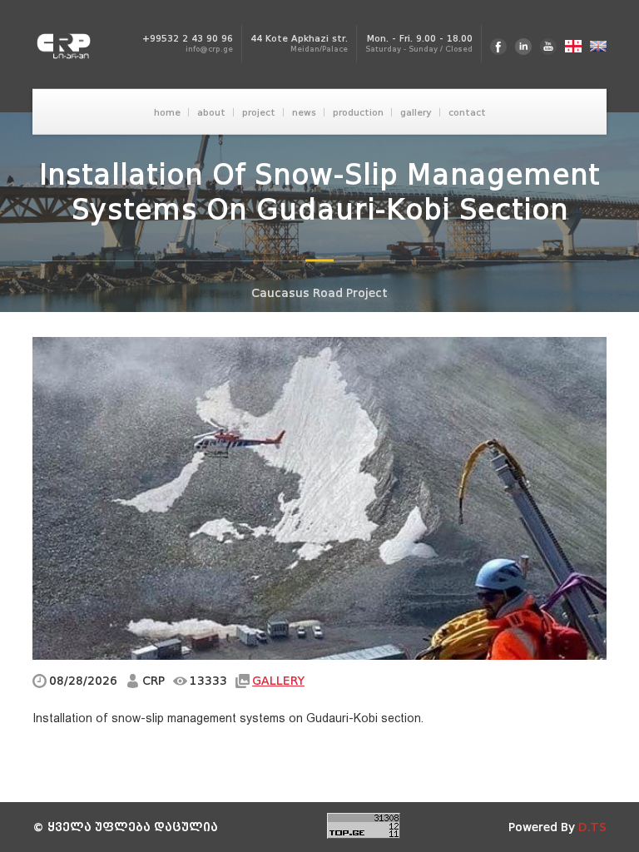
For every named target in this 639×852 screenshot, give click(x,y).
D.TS (592, 827)
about (211, 111)
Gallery (278, 681)
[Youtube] (548, 46)
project (258, 111)
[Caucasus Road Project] (68, 46)
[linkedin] (523, 46)
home (167, 111)
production (358, 111)
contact (467, 111)
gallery (416, 111)
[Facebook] (498, 46)
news (304, 111)
